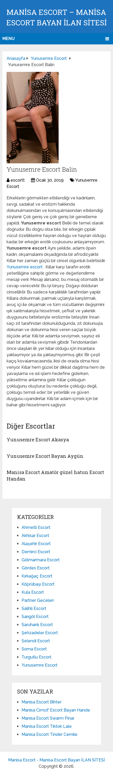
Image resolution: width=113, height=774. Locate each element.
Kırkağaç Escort (37, 576)
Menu (8, 38)
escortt (18, 180)
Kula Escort (33, 592)
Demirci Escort (36, 551)
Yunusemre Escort (40, 665)
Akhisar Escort (35, 535)
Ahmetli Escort (36, 527)
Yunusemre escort (25, 266)
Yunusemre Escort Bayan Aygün (45, 456)
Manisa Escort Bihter (41, 702)
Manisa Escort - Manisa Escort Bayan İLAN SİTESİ (56, 760)
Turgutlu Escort (37, 657)
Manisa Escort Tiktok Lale (47, 726)
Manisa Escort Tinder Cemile (50, 734)
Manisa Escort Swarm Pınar (48, 718)
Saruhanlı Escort (37, 624)
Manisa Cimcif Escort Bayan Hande (56, 710)
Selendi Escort (36, 640)
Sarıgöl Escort (35, 616)
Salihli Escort (34, 608)
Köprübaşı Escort (38, 584)
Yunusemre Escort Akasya (38, 439)
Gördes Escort (36, 567)
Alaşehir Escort (36, 543)
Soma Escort (34, 648)
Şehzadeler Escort (40, 632)
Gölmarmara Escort (41, 559)
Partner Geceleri (38, 600)
